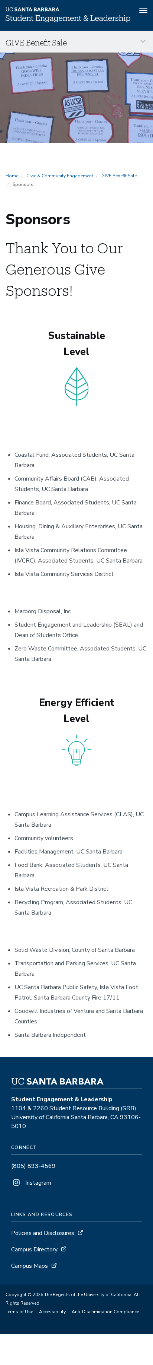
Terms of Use (19, 1312)
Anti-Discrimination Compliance (105, 1312)
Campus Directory (34, 1249)
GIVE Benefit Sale (119, 176)
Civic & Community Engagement (59, 176)
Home (12, 176)
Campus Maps (29, 1266)
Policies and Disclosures (42, 1233)
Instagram (37, 1183)
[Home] (68, 20)
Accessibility (52, 1312)
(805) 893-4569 (33, 1166)
